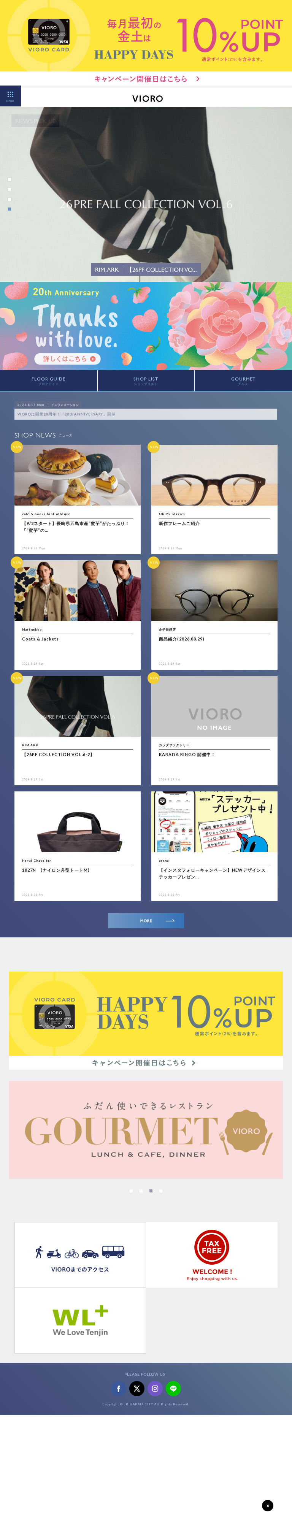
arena (164, 860)
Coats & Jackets (40, 638)
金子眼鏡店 (167, 629)
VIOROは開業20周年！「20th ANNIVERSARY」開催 (66, 414)
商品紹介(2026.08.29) (182, 638)
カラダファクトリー (174, 745)
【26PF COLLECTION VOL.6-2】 (58, 754)
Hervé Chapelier (36, 860)
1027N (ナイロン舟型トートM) (56, 869)
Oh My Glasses (172, 514)
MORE (146, 921)
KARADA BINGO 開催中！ (187, 754)
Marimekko (32, 629)
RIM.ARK (30, 745)
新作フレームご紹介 (179, 523)
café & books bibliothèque (46, 514)
